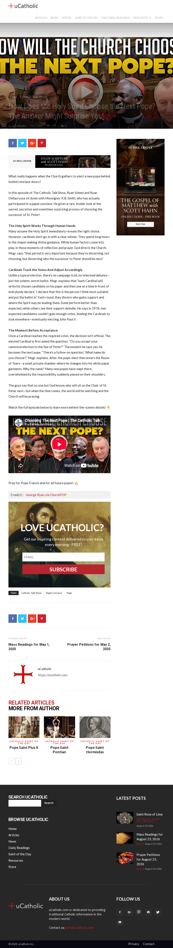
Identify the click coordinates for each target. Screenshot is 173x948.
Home (12, 829)
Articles (41, 17)
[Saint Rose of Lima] (124, 818)
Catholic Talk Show (33, 97)
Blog (13, 97)
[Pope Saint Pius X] (23, 727)
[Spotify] (148, 912)
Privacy (133, 944)
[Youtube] (119, 922)
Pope (69, 592)
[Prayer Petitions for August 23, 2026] (124, 858)
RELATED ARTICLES (31, 703)
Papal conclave (54, 592)
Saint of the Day (86, 17)
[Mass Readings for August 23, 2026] (124, 838)
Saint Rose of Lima (149, 814)
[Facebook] (119, 912)
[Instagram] (138, 912)
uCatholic (19, 126)
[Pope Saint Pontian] (59, 727)
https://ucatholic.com (52, 675)
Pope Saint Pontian (59, 749)
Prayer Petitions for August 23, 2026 (148, 859)
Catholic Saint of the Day (24, 742)
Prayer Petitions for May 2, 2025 (89, 647)
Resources (140, 17)
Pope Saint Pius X (23, 747)
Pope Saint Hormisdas (95, 749)
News (54, 17)
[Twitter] (157, 912)
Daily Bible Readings (115, 17)
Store (159, 17)
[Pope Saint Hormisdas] (95, 727)
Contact (148, 944)
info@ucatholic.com (79, 927)
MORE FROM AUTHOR (33, 708)
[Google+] (129, 912)
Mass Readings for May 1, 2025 (29, 647)
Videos (66, 17)
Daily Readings (19, 848)
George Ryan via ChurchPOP (46, 495)
